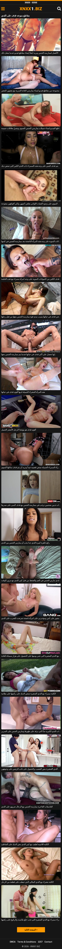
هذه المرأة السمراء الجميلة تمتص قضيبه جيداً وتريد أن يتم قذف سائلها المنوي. (31, 467)
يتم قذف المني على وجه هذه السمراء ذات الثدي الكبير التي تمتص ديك (29, 166)
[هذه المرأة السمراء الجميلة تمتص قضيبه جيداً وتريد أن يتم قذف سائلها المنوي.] (31, 449)
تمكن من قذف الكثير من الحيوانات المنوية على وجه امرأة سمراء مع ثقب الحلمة (31, 279)
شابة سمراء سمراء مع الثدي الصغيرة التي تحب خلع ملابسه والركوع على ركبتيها (31, 920)
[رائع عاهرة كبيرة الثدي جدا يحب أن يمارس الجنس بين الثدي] (31, 524)
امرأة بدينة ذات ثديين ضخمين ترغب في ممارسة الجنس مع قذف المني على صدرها (31, 505)
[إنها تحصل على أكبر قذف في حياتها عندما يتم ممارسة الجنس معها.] (31, 336)
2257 (40, 942)
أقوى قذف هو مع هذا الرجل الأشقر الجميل (18, 430)
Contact (48, 942)
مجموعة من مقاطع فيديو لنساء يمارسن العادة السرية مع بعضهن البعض (30, 90)
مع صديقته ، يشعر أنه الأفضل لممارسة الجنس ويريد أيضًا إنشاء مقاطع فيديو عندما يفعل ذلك (31, 53)
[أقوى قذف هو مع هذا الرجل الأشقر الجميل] (31, 411)
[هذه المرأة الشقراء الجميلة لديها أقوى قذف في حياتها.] (31, 374)
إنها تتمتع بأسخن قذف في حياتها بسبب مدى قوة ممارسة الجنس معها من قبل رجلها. (31, 317)
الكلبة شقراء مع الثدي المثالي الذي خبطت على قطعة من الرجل (27, 882)
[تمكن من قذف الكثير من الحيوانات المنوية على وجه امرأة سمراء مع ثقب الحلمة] (31, 260)
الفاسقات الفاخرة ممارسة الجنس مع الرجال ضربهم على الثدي (27, 806)
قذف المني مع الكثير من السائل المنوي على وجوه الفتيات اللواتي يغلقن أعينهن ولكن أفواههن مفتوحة (31, 203)
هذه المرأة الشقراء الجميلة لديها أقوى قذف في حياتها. (23, 392)
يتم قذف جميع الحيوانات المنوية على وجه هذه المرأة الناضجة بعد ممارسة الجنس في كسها (31, 241)
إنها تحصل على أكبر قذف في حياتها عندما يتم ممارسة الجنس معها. (28, 354)
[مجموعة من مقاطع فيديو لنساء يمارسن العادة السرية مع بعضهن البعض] (31, 72)
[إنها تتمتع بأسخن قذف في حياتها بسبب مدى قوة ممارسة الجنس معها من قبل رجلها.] (31, 298)
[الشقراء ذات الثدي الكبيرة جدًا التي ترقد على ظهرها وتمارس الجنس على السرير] (31, 713)
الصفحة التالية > (31, 930)
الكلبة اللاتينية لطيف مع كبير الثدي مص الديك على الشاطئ (25, 844)
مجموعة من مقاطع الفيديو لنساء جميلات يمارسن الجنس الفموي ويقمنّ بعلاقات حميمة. (31, 128)
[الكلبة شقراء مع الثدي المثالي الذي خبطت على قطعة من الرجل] (31, 863)
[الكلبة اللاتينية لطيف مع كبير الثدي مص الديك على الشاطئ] (31, 826)
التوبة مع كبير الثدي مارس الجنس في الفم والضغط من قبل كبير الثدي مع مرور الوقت (31, 580)
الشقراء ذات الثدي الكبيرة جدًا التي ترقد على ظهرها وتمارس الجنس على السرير (31, 731)
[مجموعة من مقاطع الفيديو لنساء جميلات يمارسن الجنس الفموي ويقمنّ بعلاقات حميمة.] (31, 110)
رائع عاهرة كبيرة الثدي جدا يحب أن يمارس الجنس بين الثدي (25, 543)
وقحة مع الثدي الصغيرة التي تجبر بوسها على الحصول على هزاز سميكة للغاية (31, 656)
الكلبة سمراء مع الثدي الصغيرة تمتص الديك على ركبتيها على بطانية (28, 693)
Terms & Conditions (26, 942)
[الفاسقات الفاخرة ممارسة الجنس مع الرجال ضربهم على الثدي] (31, 788)
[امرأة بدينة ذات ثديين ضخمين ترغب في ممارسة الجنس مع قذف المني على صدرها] (31, 487)
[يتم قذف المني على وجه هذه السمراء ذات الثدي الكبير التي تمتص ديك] (31, 147)
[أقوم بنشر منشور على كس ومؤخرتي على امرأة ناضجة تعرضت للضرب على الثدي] (31, 600)
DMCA (12, 942)
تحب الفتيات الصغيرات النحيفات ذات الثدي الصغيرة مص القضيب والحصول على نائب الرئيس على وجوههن (31, 769)
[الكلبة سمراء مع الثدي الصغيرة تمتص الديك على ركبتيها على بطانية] (31, 675)
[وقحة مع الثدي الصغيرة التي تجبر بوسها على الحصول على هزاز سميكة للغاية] (31, 637)
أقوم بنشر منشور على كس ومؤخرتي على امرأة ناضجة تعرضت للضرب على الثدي (31, 618)
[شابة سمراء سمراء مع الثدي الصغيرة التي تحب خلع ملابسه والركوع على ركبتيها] (31, 901)
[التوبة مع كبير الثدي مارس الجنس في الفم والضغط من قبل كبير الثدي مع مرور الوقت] (31, 562)
